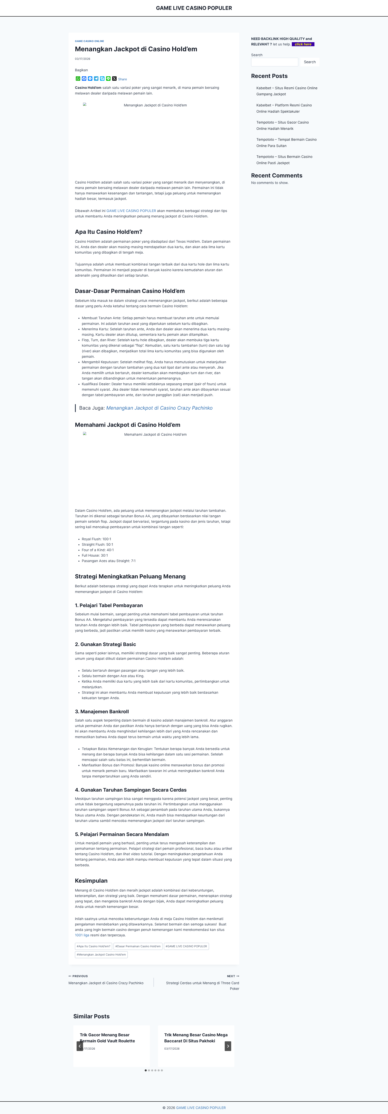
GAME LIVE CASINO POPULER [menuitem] (131, 211)
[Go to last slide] (80, 1046)
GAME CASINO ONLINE (89, 41)
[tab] (146, 1070)
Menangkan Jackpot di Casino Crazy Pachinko (159, 408)
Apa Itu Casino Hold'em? (93, 946)
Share (122, 79)
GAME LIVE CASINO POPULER (186, 946)
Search (257, 55)
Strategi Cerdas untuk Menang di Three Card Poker (202, 982)
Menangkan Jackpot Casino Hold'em (101, 954)
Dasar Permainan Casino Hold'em (138, 946)
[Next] (228, 1046)
